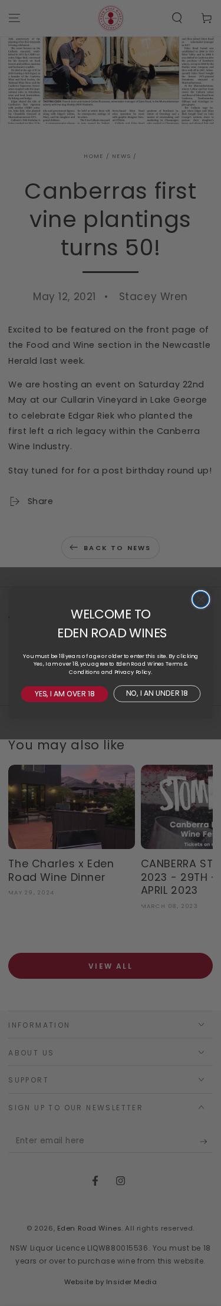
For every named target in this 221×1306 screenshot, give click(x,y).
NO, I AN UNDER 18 (157, 692)
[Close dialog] (201, 599)
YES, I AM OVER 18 (64, 693)
